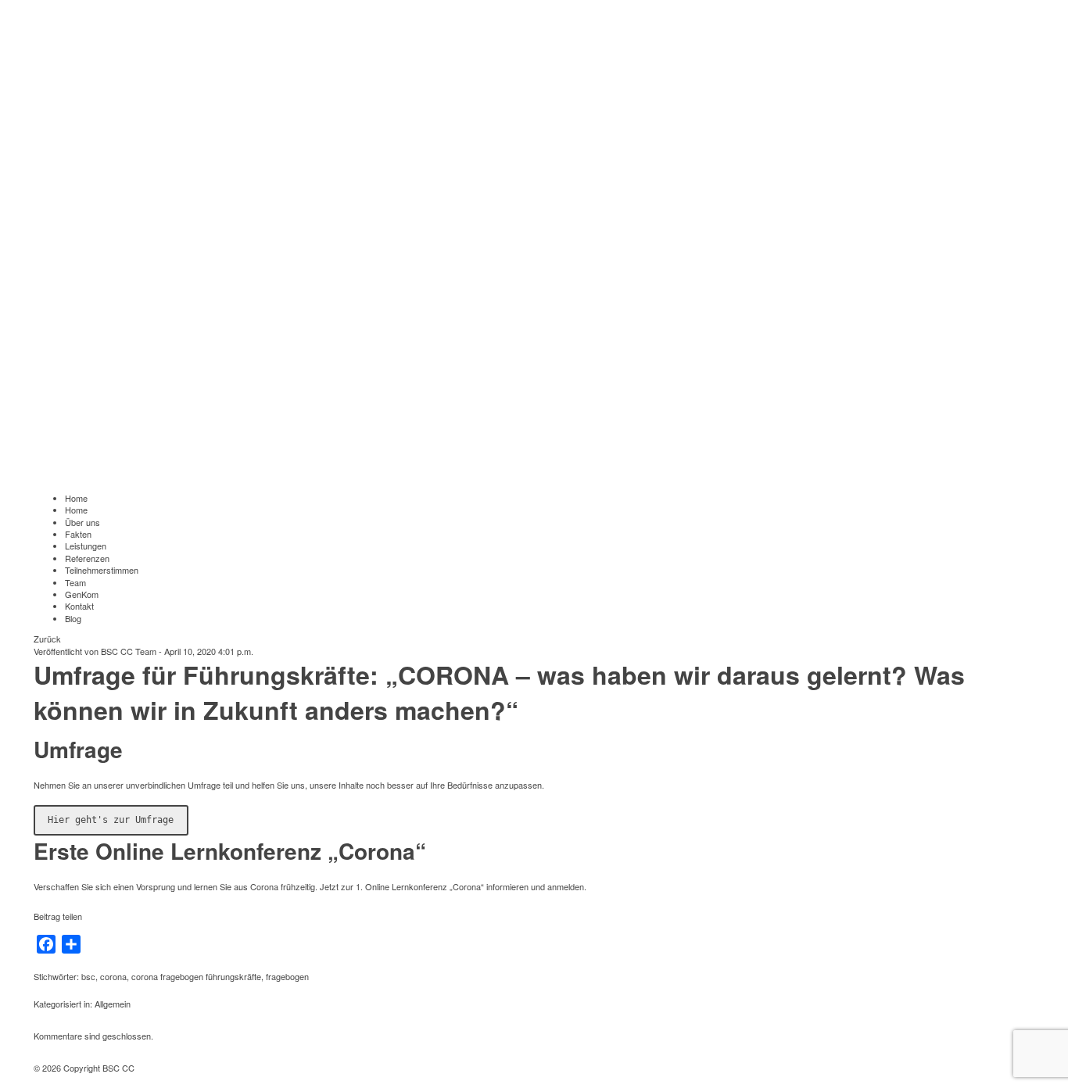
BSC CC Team (128, 651)
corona (113, 976)
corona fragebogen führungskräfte (196, 976)
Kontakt (79, 605)
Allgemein (113, 1003)
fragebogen (287, 976)
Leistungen (85, 545)
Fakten (78, 534)
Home (76, 498)
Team (75, 582)
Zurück (47, 638)
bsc (88, 976)
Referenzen (87, 558)
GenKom (82, 594)
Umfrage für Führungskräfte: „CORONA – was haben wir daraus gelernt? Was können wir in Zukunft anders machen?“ (499, 692)
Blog (73, 618)
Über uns (82, 522)
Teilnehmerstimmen (101, 570)
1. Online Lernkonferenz (401, 886)
